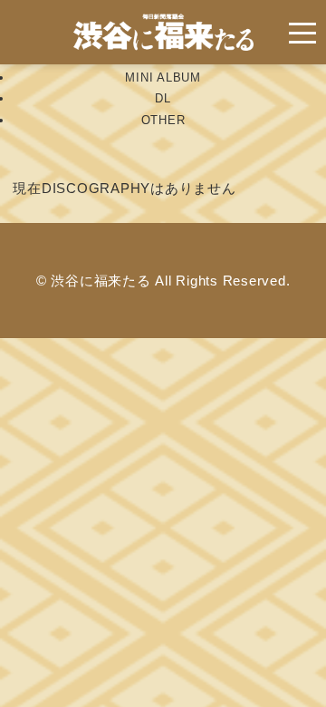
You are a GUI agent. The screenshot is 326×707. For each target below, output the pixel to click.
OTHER (163, 120)
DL (163, 98)
